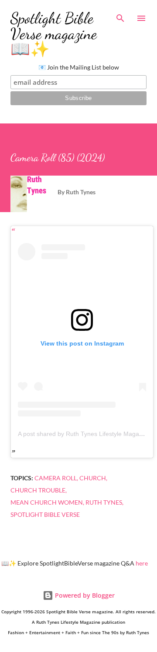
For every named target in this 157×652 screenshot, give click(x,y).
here (142, 563)
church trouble (37, 490)
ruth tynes (103, 502)
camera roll (55, 478)
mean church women (46, 502)
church (92, 478)
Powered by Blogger (84, 595)
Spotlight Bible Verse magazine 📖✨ (53, 34)
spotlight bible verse (45, 514)
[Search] (120, 15)
